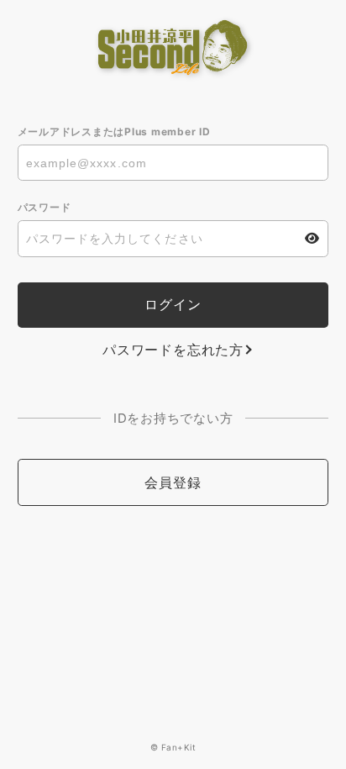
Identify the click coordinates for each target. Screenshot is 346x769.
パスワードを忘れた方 (173, 349)
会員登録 (172, 482)
